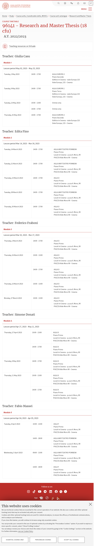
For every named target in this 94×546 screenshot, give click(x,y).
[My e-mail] (85, 3)
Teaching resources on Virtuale (22, 46)
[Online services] (71, 3)
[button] (62, 9)
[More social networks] (65, 491)
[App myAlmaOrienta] (47, 497)
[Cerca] (59, 3)
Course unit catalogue (58, 16)
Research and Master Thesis (80, 16)
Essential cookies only (15, 540)
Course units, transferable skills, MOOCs (32, 16)
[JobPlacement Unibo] (52, 497)
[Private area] (78, 3)
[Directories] (65, 3)
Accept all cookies (71, 540)
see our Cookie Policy (25, 531)
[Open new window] (28, 491)
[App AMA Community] (58, 498)
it (91, 3)
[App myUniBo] (41, 497)
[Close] (90, 504)
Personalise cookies (43, 540)
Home (4, 16)
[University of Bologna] (16, 6)
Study (11, 16)
